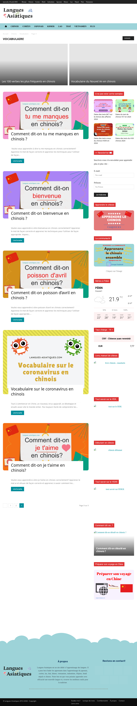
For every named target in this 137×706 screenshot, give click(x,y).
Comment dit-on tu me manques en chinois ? (45, 136)
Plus (92, 26)
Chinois (30, 2)
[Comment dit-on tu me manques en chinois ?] (46, 115)
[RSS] (119, 2)
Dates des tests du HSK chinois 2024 (124, 139)
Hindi (43, 2)
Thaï (82, 2)
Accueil (5, 34)
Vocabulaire (24, 34)
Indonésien (50, 2)
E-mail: (97, 171)
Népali (77, 2)
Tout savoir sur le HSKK (106, 482)
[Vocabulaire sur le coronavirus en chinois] (46, 362)
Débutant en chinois (104, 443)
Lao (71, 2)
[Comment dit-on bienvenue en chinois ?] (46, 194)
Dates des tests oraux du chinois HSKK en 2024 (102, 140)
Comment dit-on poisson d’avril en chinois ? (43, 295)
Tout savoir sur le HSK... (106, 399)
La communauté (102, 238)
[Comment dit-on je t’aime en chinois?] (46, 446)
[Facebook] (106, 2)
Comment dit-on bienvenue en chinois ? (40, 215)
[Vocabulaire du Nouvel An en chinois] (103, 64)
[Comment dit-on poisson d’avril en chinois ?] (46, 274)
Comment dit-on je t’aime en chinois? (38, 467)
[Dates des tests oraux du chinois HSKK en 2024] (103, 129)
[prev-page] (5, 505)
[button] (131, 26)
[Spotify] (128, 2)
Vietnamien (89, 2)
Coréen (37, 2)
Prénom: (97, 183)
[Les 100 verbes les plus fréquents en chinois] (34, 64)
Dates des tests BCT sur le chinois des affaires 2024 (103, 116)
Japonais (59, 2)
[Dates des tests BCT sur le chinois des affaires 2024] (103, 105)
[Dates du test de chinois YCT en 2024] (124, 105)
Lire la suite (17, 161)
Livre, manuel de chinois (106, 355)
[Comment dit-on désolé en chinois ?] (114, 543)
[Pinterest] (114, 2)
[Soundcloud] (123, 2)
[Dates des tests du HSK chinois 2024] (124, 129)
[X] (132, 2)
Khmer (66, 2)
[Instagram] (110, 2)
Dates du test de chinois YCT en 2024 (123, 115)
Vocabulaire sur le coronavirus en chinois (42, 391)
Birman (24, 2)
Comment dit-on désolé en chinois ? (111, 550)
